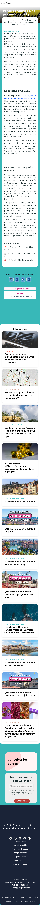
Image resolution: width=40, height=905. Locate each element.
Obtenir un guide (20, 845)
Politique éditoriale (20, 853)
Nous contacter (20, 861)
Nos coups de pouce (20, 849)
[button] (31, 3)
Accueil (6, 22)
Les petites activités (14, 22)
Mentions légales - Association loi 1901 (19, 902)
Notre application (20, 864)
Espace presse (20, 857)
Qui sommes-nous (20, 841)
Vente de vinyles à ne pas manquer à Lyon (29, 22)
